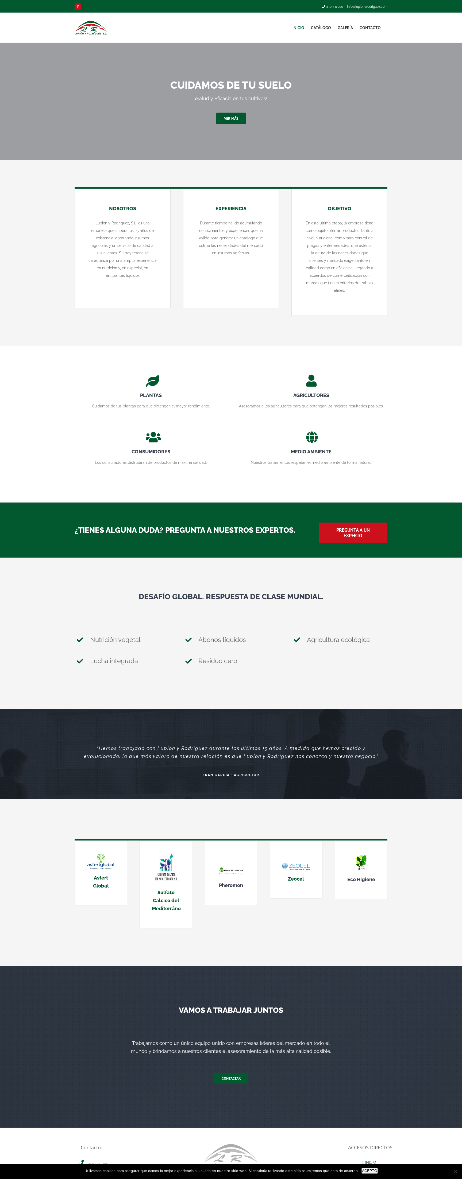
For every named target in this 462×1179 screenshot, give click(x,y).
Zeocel (296, 879)
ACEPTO (369, 1171)
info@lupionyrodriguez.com (367, 7)
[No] (455, 1171)
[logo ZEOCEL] (296, 865)
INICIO (370, 1162)
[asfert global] (101, 855)
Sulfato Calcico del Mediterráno (166, 900)
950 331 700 (334, 7)
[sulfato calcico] (166, 855)
